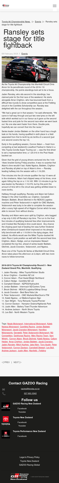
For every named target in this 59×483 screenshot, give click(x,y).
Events (38, 21)
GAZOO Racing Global (29, 465)
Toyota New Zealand (29, 461)
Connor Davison (20, 347)
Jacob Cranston (45, 341)
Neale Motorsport (15, 323)
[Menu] (55, 5)
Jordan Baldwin (30, 341)
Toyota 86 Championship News (16, 21)
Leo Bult (50, 347)
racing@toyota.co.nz (30, 389)
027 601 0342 (30, 393)
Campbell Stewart (37, 347)
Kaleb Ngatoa (43, 338)
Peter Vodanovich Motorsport (36, 332)
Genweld (18, 332)
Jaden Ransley (8, 344)
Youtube (22, 412)
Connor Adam (15, 338)
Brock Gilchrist (29, 338)
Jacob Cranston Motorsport (25, 329)
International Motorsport (35, 323)
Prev (6, 362)
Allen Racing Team (39, 335)
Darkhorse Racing (22, 335)
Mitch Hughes (22, 344)
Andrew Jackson (9, 350)
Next (17, 362)
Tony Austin (45, 344)
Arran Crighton (15, 341)
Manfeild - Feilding (37, 350)
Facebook (22, 408)
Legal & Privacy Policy (30, 457)
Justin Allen (23, 350)
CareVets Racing (27, 326)
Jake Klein (34, 344)
